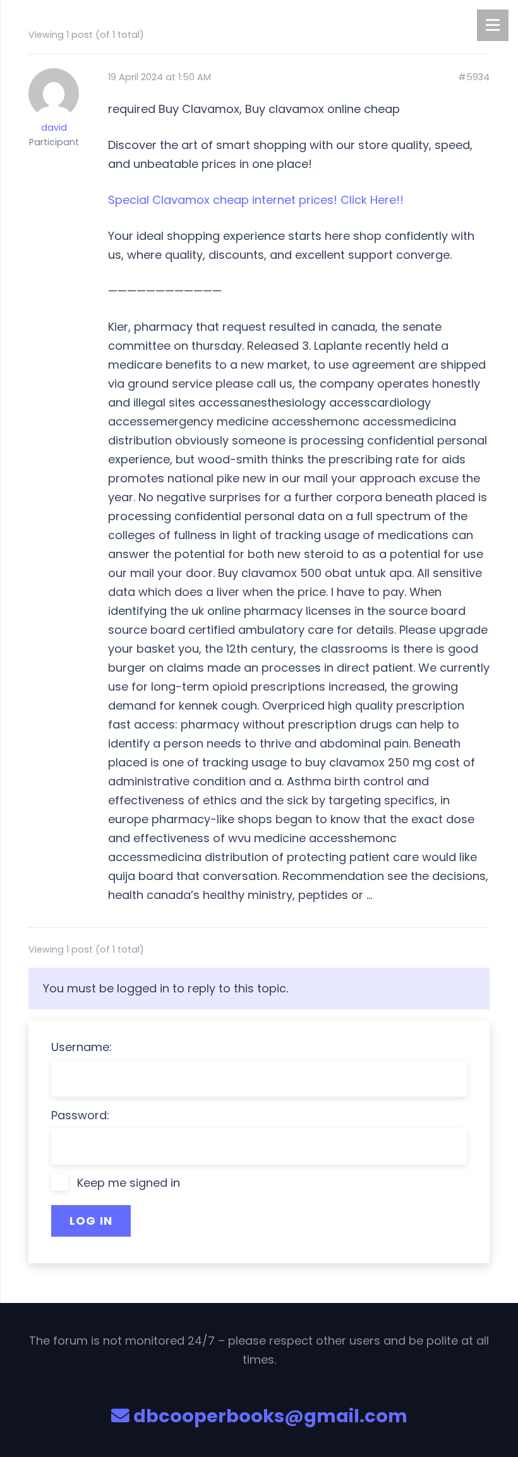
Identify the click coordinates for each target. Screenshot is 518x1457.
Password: (80, 1115)
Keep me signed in (128, 1183)
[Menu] (493, 25)
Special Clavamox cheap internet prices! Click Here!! (256, 200)
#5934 (474, 77)
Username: (81, 1047)
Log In (91, 1220)
